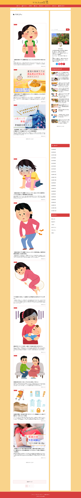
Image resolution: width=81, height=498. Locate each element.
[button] (68, 29)
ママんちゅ (60, 48)
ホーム (33, 494)
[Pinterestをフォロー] (64, 64)
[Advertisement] (29, 19)
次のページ (29, 481)
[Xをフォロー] (57, 64)
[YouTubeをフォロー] (61, 64)
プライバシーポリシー (39, 494)
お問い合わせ (46, 494)
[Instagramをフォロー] (59, 64)
